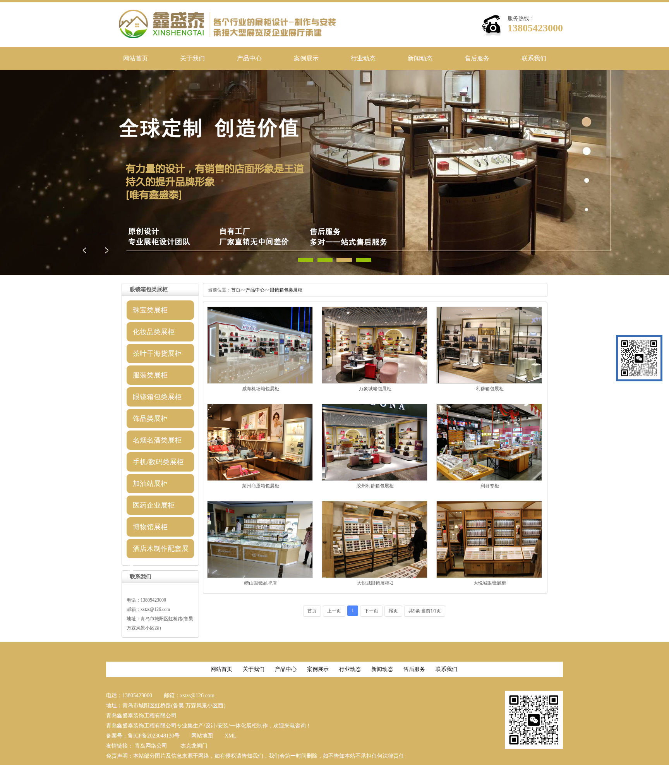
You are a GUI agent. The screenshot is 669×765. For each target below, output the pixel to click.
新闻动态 (420, 58)
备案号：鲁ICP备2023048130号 (143, 736)
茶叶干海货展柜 (157, 353)
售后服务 (477, 58)
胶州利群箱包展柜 (375, 486)
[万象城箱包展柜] (374, 382)
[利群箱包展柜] (489, 382)
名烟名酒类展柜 (157, 440)
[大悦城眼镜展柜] (489, 576)
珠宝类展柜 (150, 310)
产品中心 (249, 58)
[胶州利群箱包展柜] (374, 479)
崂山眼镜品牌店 (260, 583)
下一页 (371, 611)
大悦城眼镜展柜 (489, 583)
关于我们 (192, 58)
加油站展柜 (150, 483)
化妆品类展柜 (154, 332)
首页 (235, 290)
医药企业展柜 (154, 505)
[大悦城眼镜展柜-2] (374, 576)
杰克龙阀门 (194, 746)
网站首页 (135, 58)
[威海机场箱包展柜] (260, 382)
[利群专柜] (489, 479)
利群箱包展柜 (490, 388)
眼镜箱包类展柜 (157, 397)
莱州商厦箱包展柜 (260, 486)
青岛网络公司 (151, 746)
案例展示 (306, 58)
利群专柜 (489, 486)
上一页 (334, 611)
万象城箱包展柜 (375, 388)
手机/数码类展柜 (158, 462)
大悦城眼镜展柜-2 (375, 583)
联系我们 (533, 58)
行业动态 (363, 58)
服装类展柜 (150, 375)
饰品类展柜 (150, 418)
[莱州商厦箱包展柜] (260, 479)
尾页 (393, 611)
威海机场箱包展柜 (260, 388)
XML (231, 736)
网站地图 (202, 736)
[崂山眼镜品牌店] (260, 576)
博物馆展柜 (150, 527)
